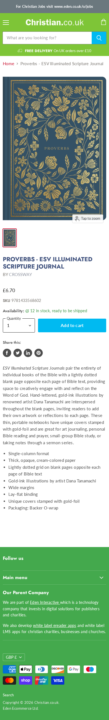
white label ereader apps (54, 625)
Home (8, 63)
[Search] (99, 37)
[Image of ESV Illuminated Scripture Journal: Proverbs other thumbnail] (9, 238)
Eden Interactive (45, 602)
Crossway (20, 274)
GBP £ (11, 657)
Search (8, 695)
